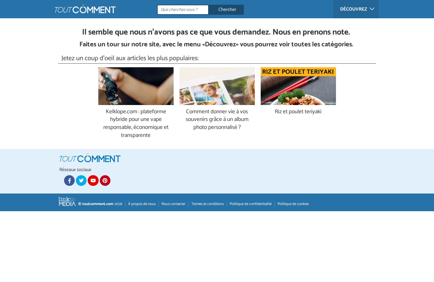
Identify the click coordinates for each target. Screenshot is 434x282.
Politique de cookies (293, 204)
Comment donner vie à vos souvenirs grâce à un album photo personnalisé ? (217, 120)
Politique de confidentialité (251, 204)
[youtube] (93, 180)
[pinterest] (105, 180)
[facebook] (69, 180)
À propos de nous (142, 204)
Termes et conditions (207, 204)
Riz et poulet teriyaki (298, 112)
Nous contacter (173, 204)
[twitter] (81, 180)
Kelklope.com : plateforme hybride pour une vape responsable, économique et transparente (136, 124)
